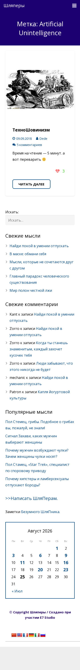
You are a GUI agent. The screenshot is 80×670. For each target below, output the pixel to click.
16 (65, 562)
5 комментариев (29, 145)
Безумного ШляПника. (40, 511)
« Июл (17, 591)
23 (65, 570)
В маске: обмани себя (28, 253)
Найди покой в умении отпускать (39, 245)
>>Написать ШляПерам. (31, 498)
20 (40, 570)
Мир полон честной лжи (31, 290)
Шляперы (14, 5)
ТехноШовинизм (31, 130)
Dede (43, 138)
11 (22, 562)
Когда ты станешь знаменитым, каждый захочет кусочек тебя (39, 349)
